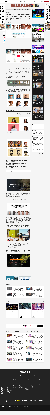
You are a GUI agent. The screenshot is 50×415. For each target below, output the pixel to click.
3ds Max (8, 382)
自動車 (26, 388)
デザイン (20, 386)
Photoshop (8, 384)
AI (6, 22)
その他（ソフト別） (3, 393)
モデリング (13, 22)
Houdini (8, 383)
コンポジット (14, 386)
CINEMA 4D (8, 391)
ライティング (14, 385)
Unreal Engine (8, 385)
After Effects (8, 386)
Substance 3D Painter (3, 385)
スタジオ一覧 (41, 1)
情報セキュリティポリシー (20, 406)
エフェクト (20, 384)
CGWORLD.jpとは (3, 406)
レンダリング (20, 385)
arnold (2, 387)
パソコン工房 (44, 382)
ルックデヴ (14, 387)
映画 (25, 383)
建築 (25, 386)
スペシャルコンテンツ (26, 375)
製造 (31, 385)
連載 (20, 375)
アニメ (31, 382)
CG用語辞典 (33, 375)
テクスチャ (20, 383)
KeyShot (8, 387)
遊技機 (31, 383)
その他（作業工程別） (21, 387)
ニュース (10, 9)
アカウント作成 (23, 1)
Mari (7, 388)
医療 (31, 388)
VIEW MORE (40, 55)
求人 (46, 1)
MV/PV (26, 385)
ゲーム (26, 382)
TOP (7, 9)
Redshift (2, 390)
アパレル (32, 386)
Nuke (7, 389)
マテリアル (14, 384)
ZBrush (2, 384)
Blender (2, 383)
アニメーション (9, 22)
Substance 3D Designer (9, 390)
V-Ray (1, 391)
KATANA (2, 392)
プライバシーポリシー (26, 406)
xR (25, 384)
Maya (1, 382)
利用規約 (7, 406)
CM (31, 384)
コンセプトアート (15, 382)
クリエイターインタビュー (46, 384)
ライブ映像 (32, 387)
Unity (1, 386)
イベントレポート (45, 383)
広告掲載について (11, 406)
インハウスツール (9, 392)
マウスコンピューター (40, 382)
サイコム (38, 383)
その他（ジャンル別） (27, 389)
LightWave (2, 388)
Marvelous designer (3, 389)
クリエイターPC (39, 384)
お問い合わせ (15, 406)
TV (25, 387)
